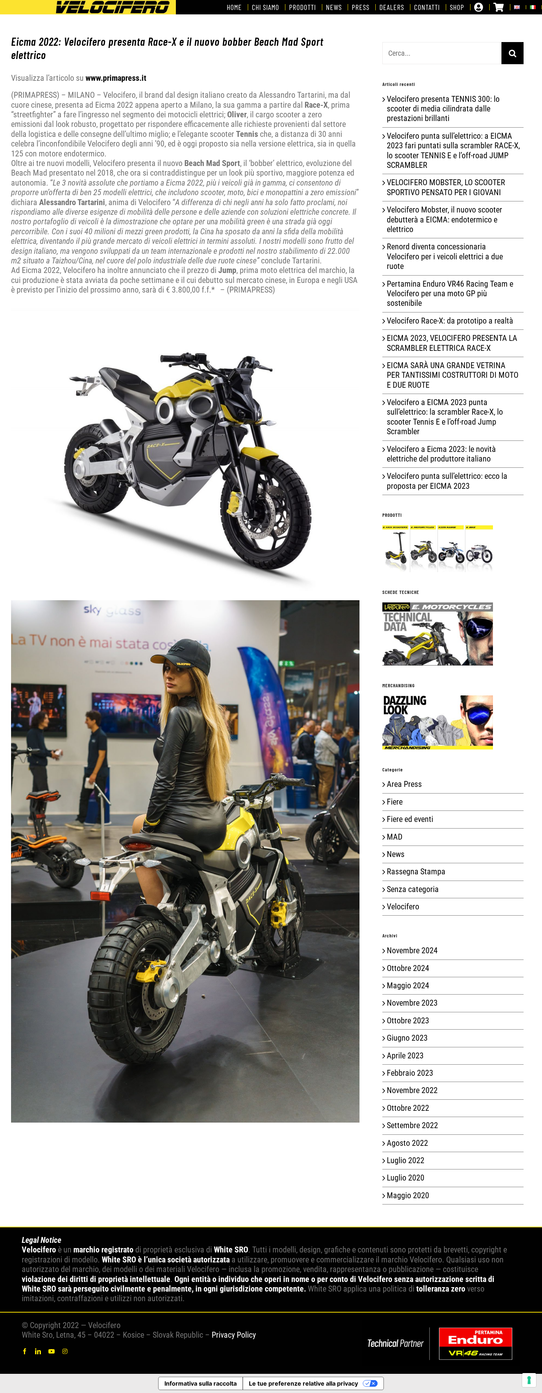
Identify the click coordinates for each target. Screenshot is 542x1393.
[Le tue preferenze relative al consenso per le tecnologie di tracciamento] (529, 1380)
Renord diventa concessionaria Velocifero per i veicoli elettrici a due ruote (445, 256)
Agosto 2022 (407, 1143)
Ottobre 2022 (408, 1108)
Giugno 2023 (407, 1038)
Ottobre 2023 (408, 1020)
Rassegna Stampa (416, 871)
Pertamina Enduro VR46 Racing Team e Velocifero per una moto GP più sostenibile (450, 293)
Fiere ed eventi (410, 819)
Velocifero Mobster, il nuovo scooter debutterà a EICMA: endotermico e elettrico (444, 219)
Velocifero (403, 906)
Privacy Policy (234, 1335)
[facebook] (25, 1351)
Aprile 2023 (405, 1055)
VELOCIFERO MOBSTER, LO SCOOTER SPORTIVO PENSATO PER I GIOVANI (446, 187)
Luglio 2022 (405, 1160)
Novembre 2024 (412, 950)
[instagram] (64, 1351)
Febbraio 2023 (410, 1073)
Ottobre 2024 (408, 968)
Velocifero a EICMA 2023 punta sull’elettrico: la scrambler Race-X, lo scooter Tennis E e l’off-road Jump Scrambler (445, 417)
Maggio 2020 (408, 1195)
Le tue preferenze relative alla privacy (303, 1383)
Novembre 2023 (412, 1002)
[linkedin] (38, 1351)
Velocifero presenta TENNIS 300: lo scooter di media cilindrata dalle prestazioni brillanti (443, 108)
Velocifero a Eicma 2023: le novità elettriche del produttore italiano (441, 454)
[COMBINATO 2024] (441, 1323)
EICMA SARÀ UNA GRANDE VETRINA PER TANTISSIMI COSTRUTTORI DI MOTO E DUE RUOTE (452, 375)
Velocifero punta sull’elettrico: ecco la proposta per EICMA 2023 (447, 480)
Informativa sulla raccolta (200, 1383)
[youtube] (51, 1351)
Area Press (404, 784)
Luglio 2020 (405, 1177)
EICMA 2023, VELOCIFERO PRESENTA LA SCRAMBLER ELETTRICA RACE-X (452, 342)
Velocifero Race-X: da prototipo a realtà (450, 320)
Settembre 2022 (412, 1125)
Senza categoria (413, 889)
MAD (395, 836)
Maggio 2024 (408, 985)
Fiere (395, 801)
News (395, 854)
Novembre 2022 (412, 1090)
